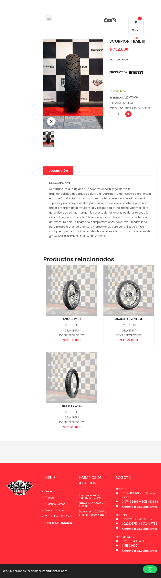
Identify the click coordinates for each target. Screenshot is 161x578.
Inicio (48, 491)
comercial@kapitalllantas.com (140, 507)
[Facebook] (106, 20)
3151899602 (129, 546)
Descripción (58, 171)
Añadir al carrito (128, 114)
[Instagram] (113, 20)
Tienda (49, 497)
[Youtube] (109, 20)
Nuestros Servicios (57, 510)
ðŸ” (51, 121)
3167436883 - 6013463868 (140, 502)
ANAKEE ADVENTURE (129, 319)
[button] (49, 18)
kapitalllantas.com (55, 571)
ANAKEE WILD (72, 319)
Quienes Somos (55, 503)
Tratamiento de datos (59, 516)
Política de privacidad (58, 522)
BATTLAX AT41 (72, 406)
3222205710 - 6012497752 (139, 524)
